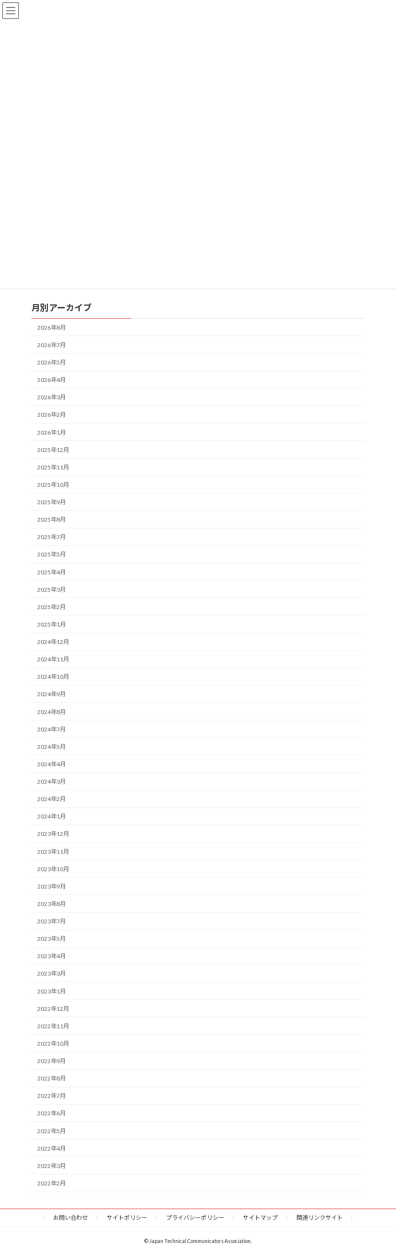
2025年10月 (53, 484)
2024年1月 (51, 816)
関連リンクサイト (320, 1217)
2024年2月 (51, 799)
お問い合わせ (70, 1217)
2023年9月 (51, 886)
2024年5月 (51, 746)
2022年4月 (51, 1148)
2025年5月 (51, 554)
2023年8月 (51, 903)
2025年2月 (51, 607)
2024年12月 (53, 641)
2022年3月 (51, 1165)
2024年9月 (51, 694)
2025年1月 (51, 624)
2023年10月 (53, 869)
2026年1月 (51, 432)
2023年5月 (51, 938)
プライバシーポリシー (195, 1217)
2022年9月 (51, 1061)
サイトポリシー (127, 1217)
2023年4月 (51, 956)
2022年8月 (51, 1078)
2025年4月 (51, 571)
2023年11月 (53, 851)
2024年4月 (51, 764)
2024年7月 (51, 729)
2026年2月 (51, 414)
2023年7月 (51, 921)
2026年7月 (51, 345)
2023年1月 (51, 990)
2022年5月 (51, 1130)
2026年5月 (51, 362)
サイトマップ (260, 1217)
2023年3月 (51, 973)
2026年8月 (51, 327)
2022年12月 (53, 1008)
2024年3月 (51, 781)
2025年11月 (53, 467)
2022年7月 (51, 1095)
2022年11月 (53, 1026)
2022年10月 (53, 1043)
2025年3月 (51, 589)
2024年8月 (51, 711)
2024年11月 (53, 659)
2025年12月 (53, 449)
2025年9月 (51, 502)
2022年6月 (51, 1113)
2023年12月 (53, 833)
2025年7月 (51, 536)
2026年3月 (51, 397)
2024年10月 (53, 676)
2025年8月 (51, 519)
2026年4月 (51, 379)
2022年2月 (51, 1183)
